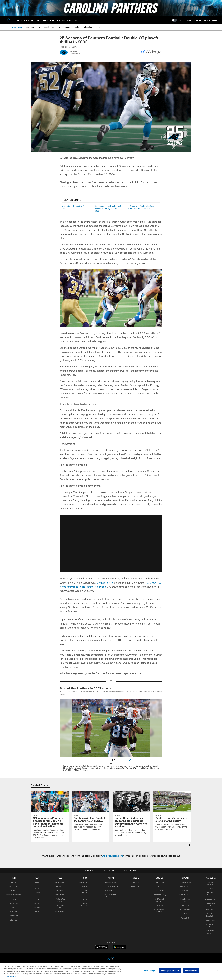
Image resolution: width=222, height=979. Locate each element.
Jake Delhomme (104, 582)
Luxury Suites (210, 899)
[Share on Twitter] (148, 53)
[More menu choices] (76, 20)
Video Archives (60, 911)
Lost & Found (185, 890)
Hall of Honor (13, 920)
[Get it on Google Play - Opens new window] (119, 948)
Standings (13, 911)
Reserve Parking (185, 886)
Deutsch (37, 903)
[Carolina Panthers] (111, 959)
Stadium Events (110, 890)
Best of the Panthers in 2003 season (86, 688)
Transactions (13, 916)
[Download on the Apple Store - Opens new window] (101, 947)
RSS (159, 886)
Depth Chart (13, 886)
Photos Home (84, 882)
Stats (13, 907)
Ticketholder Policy (159, 895)
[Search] (181, 20)
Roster (13, 882)
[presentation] (190, 845)
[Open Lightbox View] (111, 736)
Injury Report (13, 890)
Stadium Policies (185, 895)
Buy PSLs (210, 888)
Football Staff (13, 903)
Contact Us (159, 905)
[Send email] (154, 53)
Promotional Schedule (110, 886)
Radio (37, 899)
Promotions (135, 886)
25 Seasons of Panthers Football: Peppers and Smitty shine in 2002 (108, 208)
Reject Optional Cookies (170, 971)
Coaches (14, 899)
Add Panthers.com (112, 855)
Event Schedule (185, 882)
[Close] (218, 970)
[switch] (174, 20)
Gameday (84, 886)
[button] (111, 543)
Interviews (59, 890)
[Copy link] (159, 52)
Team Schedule (110, 882)
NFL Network (59, 895)
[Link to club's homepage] (7, 20)
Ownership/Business (13, 895)
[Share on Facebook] (143, 53)
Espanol (37, 907)
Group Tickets (210, 920)
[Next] (130, 759)
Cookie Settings (149, 971)
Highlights (59, 886)
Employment (159, 882)
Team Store (135, 882)
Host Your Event (185, 909)
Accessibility (185, 918)
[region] (111, 971)
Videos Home (59, 882)
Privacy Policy (159, 890)
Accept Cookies (191, 971)
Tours (185, 914)
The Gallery (210, 909)
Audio (37, 888)
